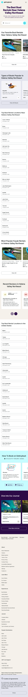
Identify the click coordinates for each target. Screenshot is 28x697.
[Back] (12, 313)
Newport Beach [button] (5, 644)
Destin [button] (3, 653)
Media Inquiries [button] (5, 555)
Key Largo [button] (4, 651)
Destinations (4, 624)
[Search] (24, 23)
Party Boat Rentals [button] (5, 610)
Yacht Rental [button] (4, 603)
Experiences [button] (5, 588)
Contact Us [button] (4, 570)
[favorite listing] (20, 52)
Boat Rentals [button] (4, 592)
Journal (3, 614)
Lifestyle (3, 619)
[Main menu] (26, 2)
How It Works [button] (4, 578)
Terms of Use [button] (13, 683)
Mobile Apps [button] (4, 582)
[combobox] (12, 23)
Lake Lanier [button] (4, 635)
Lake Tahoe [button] (4, 638)
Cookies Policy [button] (5, 561)
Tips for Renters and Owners (8, 626)
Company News (5, 617)
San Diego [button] (4, 640)
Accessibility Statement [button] (6, 564)
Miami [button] (3, 633)
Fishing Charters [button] (5, 596)
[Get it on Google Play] (19, 485)
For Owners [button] (4, 580)
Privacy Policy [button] (4, 688)
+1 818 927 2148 (5, 665)
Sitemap (3, 568)
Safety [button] (3, 584)
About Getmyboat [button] (5, 550)
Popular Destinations (7, 630)
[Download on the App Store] (9, 485)
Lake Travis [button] (4, 642)
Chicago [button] (3, 647)
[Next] (15, 313)
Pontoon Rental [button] (5, 601)
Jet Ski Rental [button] (4, 594)
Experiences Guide (6, 621)
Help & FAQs (4, 663)
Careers (3, 552)
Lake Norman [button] (4, 649)
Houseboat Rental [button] (5, 598)
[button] (11, 45)
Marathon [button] (4, 656)
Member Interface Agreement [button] (8, 566)
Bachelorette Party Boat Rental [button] (8, 607)
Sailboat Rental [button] (5, 605)
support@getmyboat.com (7, 667)
